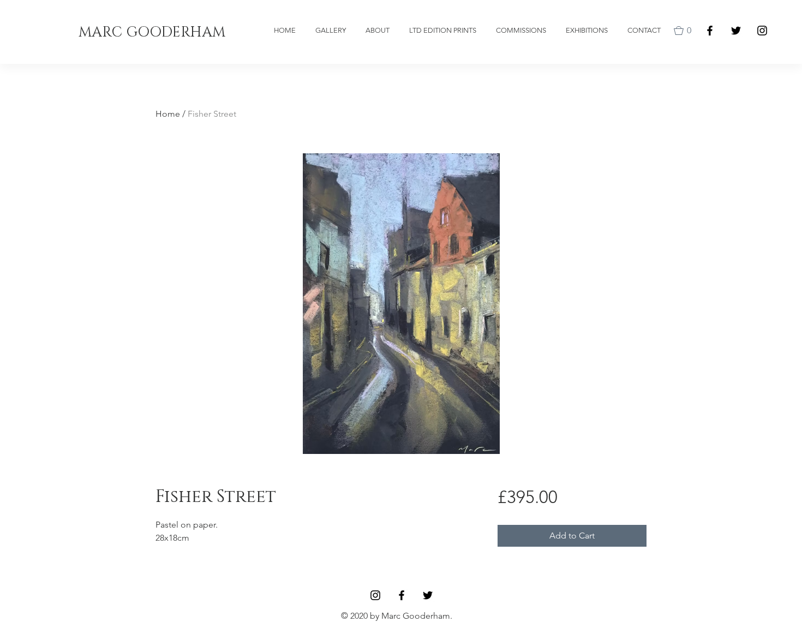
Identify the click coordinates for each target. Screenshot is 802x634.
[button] (685, 30)
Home (167, 114)
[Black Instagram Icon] (762, 30)
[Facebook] (709, 30)
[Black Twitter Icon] (736, 30)
